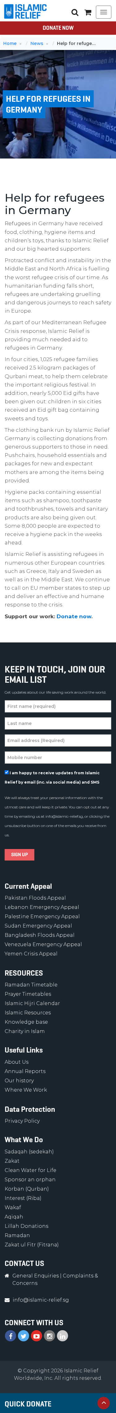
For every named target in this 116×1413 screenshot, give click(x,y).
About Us (16, 1062)
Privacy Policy (22, 1121)
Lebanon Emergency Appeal (42, 907)
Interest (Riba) (23, 1198)
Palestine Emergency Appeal (42, 916)
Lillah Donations (26, 1226)
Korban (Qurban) (27, 1189)
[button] (87, 12)
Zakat (12, 1161)
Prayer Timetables (28, 994)
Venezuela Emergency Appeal (43, 944)
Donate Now (58, 28)
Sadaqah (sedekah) (29, 1152)
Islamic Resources (28, 1013)
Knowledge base (26, 1022)
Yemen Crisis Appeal (31, 954)
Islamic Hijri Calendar (32, 1003)
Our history (19, 1081)
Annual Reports (25, 1071)
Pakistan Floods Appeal (35, 898)
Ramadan (17, 1235)
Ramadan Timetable (31, 985)
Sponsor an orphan (30, 1180)
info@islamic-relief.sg (64, 816)
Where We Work (26, 1090)
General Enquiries (35, 1276)
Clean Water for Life (30, 1170)
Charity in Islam (25, 1031)
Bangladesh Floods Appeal (40, 935)
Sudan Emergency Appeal (38, 926)
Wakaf (13, 1207)
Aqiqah (14, 1217)
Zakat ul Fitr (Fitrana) (32, 1245)
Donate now (74, 616)
